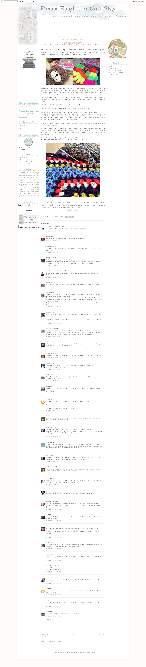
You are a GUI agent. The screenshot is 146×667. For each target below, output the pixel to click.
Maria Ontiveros (50, 565)
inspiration (22, 187)
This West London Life (52, 226)
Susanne (65, 205)
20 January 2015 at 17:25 (53, 484)
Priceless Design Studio (87, 652)
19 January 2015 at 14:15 (53, 287)
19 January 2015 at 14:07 (53, 277)
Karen (43, 205)
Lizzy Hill (48, 427)
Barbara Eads (49, 258)
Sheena (47, 490)
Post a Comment (48, 619)
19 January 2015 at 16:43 (53, 336)
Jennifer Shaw (50, 328)
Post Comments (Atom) (58, 637)
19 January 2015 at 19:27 (53, 381)
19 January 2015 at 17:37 (53, 358)
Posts (23, 126)
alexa (47, 442)
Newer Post (45, 634)
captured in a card (32, 184)
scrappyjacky (49, 353)
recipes (20, 191)
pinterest (29, 55)
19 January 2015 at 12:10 (53, 231)
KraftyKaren (49, 467)
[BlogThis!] (67, 217)
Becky (52, 203)
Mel (46, 386)
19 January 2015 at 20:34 (53, 394)
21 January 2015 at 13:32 (53, 520)
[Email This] (66, 217)
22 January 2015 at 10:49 (53, 560)
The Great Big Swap (32, 181)
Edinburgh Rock (25, 160)
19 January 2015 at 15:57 (53, 323)
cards (20, 186)
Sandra (47, 312)
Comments (24, 129)
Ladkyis (85, 203)
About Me (111, 66)
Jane (102, 203)
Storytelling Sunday (115, 70)
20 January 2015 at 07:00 (53, 450)
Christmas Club (23, 172)
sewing (37, 191)
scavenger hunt (29, 191)
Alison (75, 203)
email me (29, 52)
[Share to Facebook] (71, 217)
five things (34, 186)
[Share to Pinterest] (73, 217)
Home (73, 634)
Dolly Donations (34, 172)
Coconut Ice (24, 158)
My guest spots (31, 176)
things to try (33, 195)
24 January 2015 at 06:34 (53, 572)
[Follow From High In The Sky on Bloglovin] (22, 117)
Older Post (101, 634)
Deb (59, 203)
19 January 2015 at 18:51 (53, 369)
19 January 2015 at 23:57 (53, 422)
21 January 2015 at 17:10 (53, 537)
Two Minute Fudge (25, 164)
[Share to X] (69, 217)
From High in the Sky (58, 652)
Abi (46, 514)
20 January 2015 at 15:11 (53, 473)
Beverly (47, 374)
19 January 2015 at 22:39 (53, 410)
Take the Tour (113, 68)
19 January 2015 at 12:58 (53, 241)
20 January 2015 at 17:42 (53, 496)
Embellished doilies (25, 174)
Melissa (47, 542)
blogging (21, 184)
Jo (46, 416)
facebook (29, 57)
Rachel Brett (49, 577)
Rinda (94, 203)
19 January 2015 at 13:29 (53, 265)
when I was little (25, 197)
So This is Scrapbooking (117, 72)
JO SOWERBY (48, 526)
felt (26, 186)
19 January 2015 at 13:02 (53, 252)
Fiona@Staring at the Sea (53, 271)
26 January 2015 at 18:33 (53, 595)
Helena (66, 203)
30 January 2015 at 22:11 (53, 616)
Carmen (47, 611)
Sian (50, 216)
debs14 (47, 292)
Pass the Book (113, 74)
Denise (47, 236)
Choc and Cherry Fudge (27, 162)
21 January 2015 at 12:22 (53, 509)
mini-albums (35, 190)
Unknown (47, 399)
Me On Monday (51, 219)
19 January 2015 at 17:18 (53, 348)
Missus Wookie (50, 501)
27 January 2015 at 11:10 (53, 606)
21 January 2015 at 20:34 (53, 549)
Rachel (52, 205)
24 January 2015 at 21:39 (53, 583)
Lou (46, 588)
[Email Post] (62, 216)
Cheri (47, 478)
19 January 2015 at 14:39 (53, 307)
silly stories (24, 193)
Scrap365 (25, 179)
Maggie (47, 455)
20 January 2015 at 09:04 (53, 461)
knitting (36, 187)
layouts (22, 190)
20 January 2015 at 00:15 (53, 437)
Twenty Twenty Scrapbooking (28, 182)
